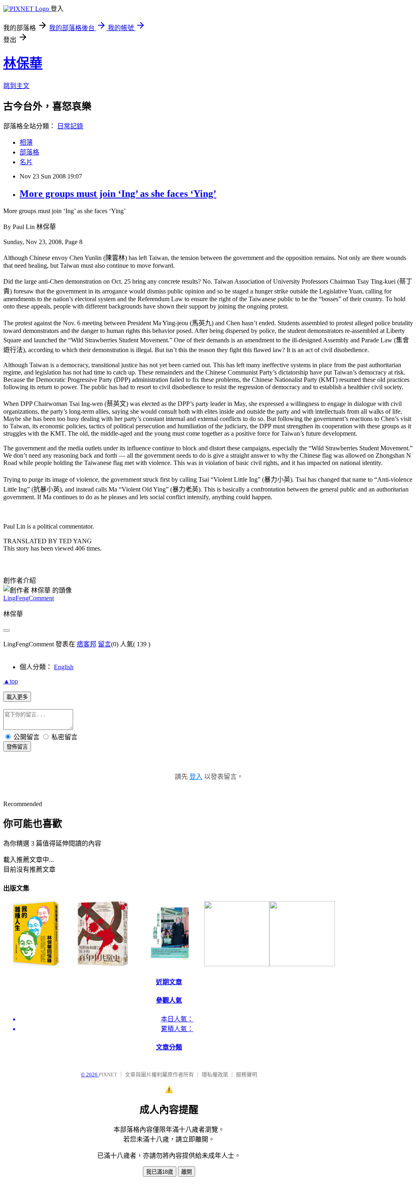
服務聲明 (246, 1074)
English (63, 666)
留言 (104, 644)
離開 (186, 1172)
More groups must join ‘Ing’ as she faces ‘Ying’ (118, 193)
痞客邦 (86, 644)
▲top (10, 681)
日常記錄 (70, 126)
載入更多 (17, 697)
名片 (26, 162)
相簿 (26, 142)
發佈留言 (17, 747)
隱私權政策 (215, 1074)
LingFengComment (28, 598)
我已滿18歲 (159, 1172)
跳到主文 (16, 85)
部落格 (29, 152)
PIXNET (108, 1074)
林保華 (22, 63)
